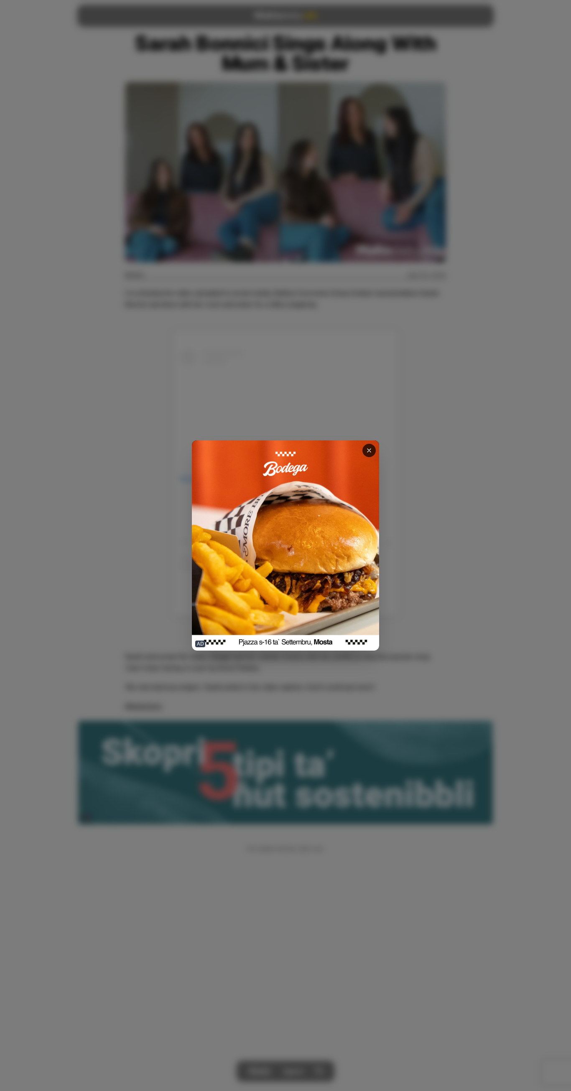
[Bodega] (285, 545)
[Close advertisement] (369, 450)
